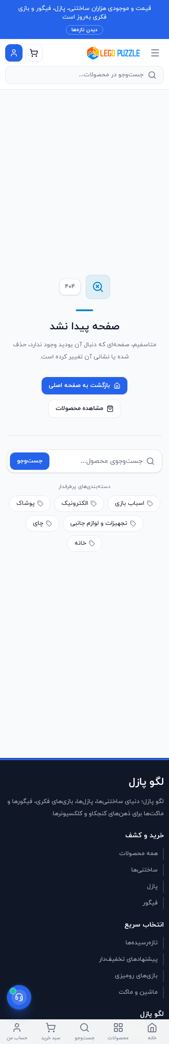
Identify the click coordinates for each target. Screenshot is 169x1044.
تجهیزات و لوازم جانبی (98, 523)
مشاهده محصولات (79, 408)
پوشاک (25, 503)
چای (38, 523)
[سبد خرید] (33, 53)
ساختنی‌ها (144, 870)
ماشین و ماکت (138, 992)
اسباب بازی (129, 503)
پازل (152, 886)
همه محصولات (138, 853)
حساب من (17, 1037)
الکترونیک (75, 503)
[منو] (155, 53)
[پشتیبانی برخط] (19, 997)
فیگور (150, 903)
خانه (80, 543)
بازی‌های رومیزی (136, 976)
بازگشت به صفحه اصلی (79, 385)
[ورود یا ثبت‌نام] (14, 53)
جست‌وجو (29, 461)
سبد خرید (50, 1037)
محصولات (118, 1037)
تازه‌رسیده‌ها (142, 943)
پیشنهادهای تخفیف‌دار (128, 959)
